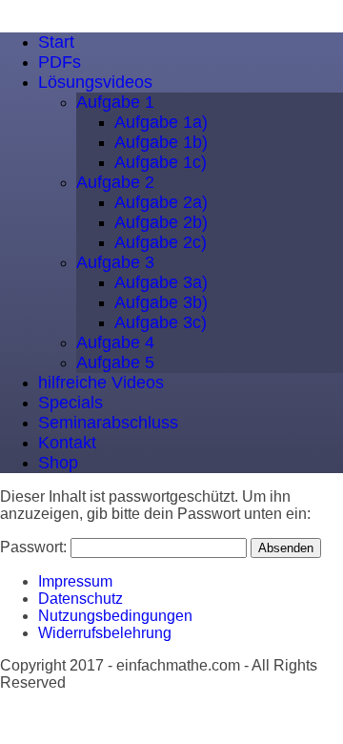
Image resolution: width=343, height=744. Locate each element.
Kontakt (67, 442)
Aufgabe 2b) (161, 222)
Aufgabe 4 (115, 342)
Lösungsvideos (95, 82)
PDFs (59, 62)
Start (56, 42)
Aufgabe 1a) (161, 122)
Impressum (75, 581)
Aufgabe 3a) (161, 282)
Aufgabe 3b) (161, 302)
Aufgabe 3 (115, 262)
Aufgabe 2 (115, 182)
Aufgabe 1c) (160, 162)
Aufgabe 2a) (161, 202)
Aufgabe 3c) (160, 322)
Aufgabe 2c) (160, 242)
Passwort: (35, 547)
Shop (58, 462)
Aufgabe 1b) (161, 142)
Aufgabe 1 (115, 102)
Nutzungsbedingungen (115, 616)
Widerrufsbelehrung (105, 633)
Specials (70, 402)
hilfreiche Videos (101, 382)
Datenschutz (80, 598)
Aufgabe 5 (115, 362)
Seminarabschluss (108, 422)
